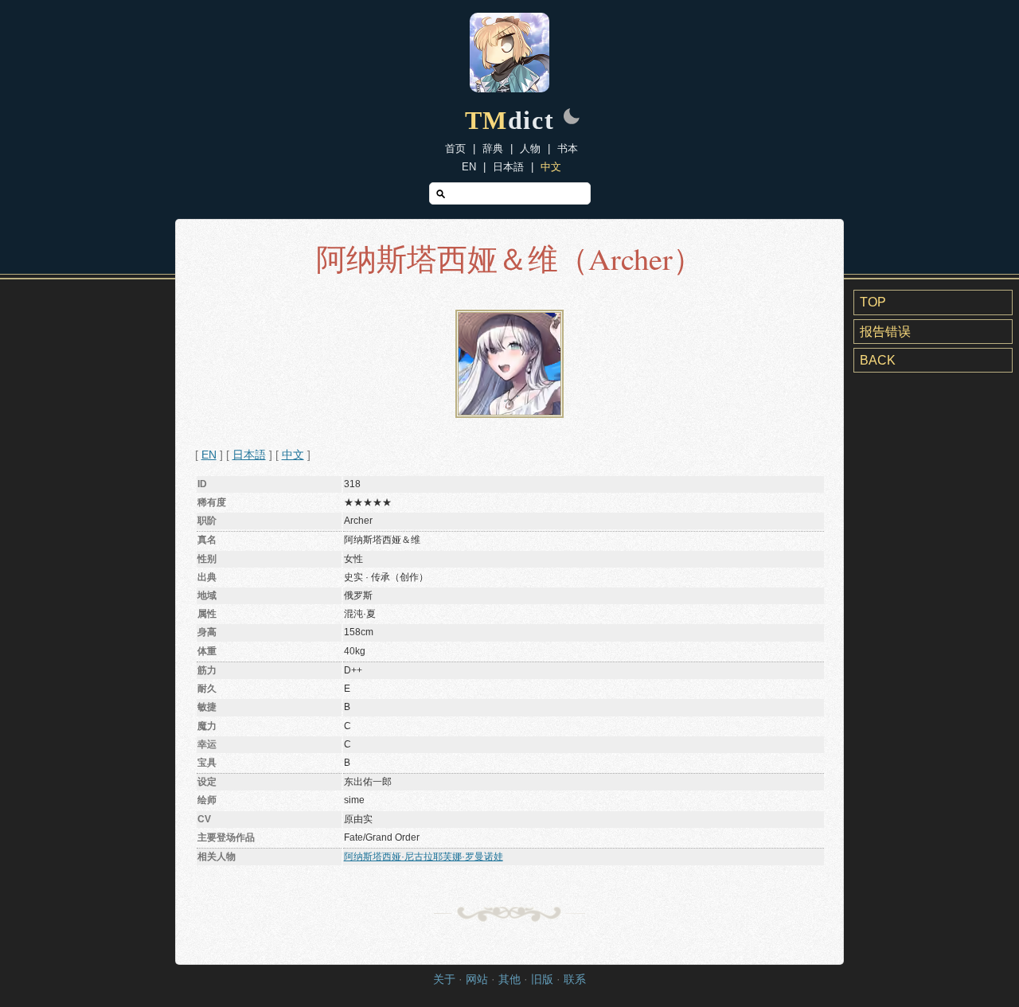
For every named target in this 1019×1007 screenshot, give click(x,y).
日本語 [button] (249, 455)
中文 (551, 167)
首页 (455, 148)
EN (469, 167)
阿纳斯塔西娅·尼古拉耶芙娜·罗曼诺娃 (423, 856)
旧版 (542, 980)
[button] (571, 118)
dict (510, 120)
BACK (878, 360)
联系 (575, 980)
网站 (477, 980)
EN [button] (209, 455)
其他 (509, 980)
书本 (567, 148)
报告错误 (885, 331)
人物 (530, 148)
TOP (873, 302)
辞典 (492, 148)
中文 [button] (293, 455)
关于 (444, 980)
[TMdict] (509, 88)
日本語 (508, 167)
